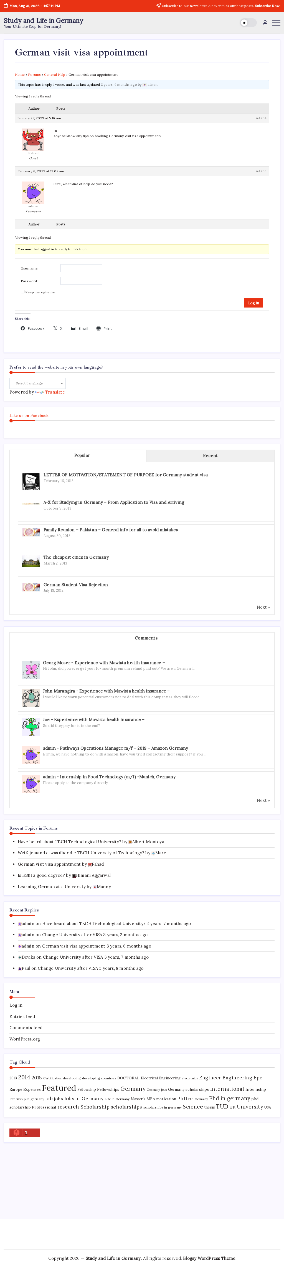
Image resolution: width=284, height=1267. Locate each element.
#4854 (261, 118)
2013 (13, 1078)
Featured (59, 1087)
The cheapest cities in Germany (76, 557)
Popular (82, 455)
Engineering (237, 1077)
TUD (222, 1106)
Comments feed (26, 1027)
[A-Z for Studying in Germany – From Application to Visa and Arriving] (31, 503)
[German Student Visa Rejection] (31, 586)
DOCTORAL (128, 1077)
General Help (54, 74)
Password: (29, 281)
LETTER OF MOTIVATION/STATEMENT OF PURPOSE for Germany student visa (126, 474)
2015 (37, 1077)
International (227, 1088)
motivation (166, 1099)
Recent (210, 455)
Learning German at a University (52, 886)
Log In (253, 303)
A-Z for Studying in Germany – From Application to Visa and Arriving (114, 502)
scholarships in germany (162, 1107)
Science (193, 1106)
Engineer (210, 1077)
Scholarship (95, 1107)
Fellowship (86, 1089)
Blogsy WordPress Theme (209, 1258)
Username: (30, 268)
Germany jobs (157, 1090)
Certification (52, 1078)
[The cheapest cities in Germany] (31, 560)
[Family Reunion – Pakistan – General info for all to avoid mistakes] (31, 531)
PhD (182, 1098)
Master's (138, 1099)
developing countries (99, 1078)
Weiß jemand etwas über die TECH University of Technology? (81, 852)
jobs (58, 1098)
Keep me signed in (40, 292)
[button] (248, 22)
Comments (146, 638)
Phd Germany (198, 1099)
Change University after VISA (72, 934)
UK (232, 1107)
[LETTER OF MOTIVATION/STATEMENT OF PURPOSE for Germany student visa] (31, 481)
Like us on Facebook (29, 415)
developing (72, 1078)
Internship (255, 1089)
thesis (209, 1107)
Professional (44, 1107)
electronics (190, 1078)
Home (20, 74)
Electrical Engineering (161, 1078)
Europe (15, 1089)
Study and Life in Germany (43, 20)
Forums (34, 74)
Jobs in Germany (83, 1098)
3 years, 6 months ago (119, 84)
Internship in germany (26, 1099)
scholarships (126, 1107)
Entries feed (22, 1016)
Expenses (32, 1089)
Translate (55, 392)
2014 (24, 1077)
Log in (15, 1005)
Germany (132, 1088)
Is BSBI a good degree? (41, 875)
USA (267, 1107)
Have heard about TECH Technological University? (69, 841)
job (49, 1098)
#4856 (261, 171)
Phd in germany (229, 1098)
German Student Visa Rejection (76, 584)
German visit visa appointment (49, 864)
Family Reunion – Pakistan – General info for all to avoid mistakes (111, 529)
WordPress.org (24, 1039)
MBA (150, 1099)
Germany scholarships (188, 1089)
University (250, 1106)
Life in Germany (117, 1099)
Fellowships (108, 1089)
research (68, 1107)
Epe (258, 1077)
